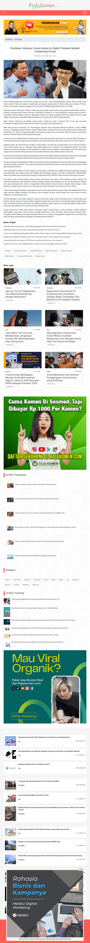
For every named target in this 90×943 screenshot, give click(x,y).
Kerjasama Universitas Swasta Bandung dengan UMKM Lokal (39, 842)
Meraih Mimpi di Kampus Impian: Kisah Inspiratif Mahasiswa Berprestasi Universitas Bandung (50, 856)
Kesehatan (75, 580)
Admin (54, 56)
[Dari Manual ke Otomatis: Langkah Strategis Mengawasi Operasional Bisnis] (9, 644)
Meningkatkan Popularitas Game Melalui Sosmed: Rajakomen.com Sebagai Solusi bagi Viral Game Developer (64, 337)
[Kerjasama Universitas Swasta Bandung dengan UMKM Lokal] (12, 845)
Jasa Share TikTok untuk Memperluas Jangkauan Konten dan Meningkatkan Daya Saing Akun (20, 337)
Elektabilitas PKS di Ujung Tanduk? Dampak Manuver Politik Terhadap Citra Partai (31, 230)
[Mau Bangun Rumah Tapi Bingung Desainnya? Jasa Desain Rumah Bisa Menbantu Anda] (12, 528)
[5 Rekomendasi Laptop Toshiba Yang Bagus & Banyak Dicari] (12, 485)
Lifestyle (16, 585)
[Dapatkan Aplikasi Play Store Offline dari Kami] (12, 768)
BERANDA (8, 39)
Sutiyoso (8, 251)
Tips (6, 330)
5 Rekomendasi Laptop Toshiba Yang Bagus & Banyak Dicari (35, 484)
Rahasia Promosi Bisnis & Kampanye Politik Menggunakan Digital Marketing (45, 939)
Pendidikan (8, 288)
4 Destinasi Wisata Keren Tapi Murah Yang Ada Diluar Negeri (35, 556)
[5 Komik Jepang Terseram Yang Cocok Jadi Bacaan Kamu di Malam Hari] (12, 514)
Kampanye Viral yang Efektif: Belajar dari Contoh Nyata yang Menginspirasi (44, 737)
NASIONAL (18, 39)
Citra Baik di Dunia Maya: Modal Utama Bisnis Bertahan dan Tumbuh (35, 635)
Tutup (80, 869)
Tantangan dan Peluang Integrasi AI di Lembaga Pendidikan (38, 781)
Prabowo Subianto (51, 251)
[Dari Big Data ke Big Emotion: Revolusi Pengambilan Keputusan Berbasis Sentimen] (9, 629)
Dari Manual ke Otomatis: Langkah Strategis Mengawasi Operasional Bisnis (37, 642)
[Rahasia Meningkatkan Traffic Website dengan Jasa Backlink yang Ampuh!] (12, 832)
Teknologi (35, 585)
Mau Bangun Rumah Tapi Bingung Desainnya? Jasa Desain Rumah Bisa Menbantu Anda (45, 527)
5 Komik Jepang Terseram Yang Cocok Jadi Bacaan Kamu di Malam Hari (40, 513)
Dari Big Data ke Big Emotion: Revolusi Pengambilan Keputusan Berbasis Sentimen (40, 628)
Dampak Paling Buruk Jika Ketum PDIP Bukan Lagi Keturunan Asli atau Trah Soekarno (33, 240)
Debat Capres (9, 256)
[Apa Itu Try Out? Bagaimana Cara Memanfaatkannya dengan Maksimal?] (23, 280)
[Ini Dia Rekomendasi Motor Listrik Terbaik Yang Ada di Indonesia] (12, 500)
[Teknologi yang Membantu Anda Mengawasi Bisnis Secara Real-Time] (9, 601)
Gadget (60, 580)
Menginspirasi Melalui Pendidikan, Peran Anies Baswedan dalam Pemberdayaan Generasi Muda (37, 237)
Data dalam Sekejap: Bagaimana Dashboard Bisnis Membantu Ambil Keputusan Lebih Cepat (43, 620)
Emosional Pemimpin (25, 256)
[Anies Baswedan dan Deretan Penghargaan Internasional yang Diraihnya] (64, 360)
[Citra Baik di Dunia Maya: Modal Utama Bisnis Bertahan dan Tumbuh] (9, 636)
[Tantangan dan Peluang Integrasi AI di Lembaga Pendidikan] (12, 785)
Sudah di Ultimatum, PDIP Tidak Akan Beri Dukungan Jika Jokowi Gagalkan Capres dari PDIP (35, 244)
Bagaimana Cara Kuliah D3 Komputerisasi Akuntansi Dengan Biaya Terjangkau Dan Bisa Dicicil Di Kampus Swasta (63, 295)
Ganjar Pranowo (66, 251)
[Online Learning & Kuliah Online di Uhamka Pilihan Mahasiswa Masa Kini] (12, 542)
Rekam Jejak (40, 256)
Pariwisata (27, 580)
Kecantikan (37, 580)
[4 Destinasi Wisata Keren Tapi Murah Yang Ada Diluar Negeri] (12, 557)
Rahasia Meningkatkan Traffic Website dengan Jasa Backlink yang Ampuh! (43, 829)
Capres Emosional (20, 251)
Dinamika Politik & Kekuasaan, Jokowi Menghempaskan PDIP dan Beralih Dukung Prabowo (35, 226)
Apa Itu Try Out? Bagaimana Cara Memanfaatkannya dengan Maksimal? (20, 294)
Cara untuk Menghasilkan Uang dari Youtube (33, 795)
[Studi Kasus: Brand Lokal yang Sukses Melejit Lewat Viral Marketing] (9, 612)
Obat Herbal (17, 580)
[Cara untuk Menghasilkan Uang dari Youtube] (12, 798)
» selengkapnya (9, 300)
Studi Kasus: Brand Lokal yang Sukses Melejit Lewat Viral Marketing (35, 608)
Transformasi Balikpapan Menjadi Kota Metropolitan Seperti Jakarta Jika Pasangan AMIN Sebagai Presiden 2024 (43, 233)
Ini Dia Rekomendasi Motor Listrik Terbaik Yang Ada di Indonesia (37, 499)
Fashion (7, 580)
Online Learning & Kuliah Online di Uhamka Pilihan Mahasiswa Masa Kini (39, 541)
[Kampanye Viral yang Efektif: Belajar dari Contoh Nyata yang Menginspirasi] (12, 741)
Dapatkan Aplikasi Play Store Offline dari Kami (34, 764)
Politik (48, 371)
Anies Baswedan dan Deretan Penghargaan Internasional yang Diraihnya (63, 377)
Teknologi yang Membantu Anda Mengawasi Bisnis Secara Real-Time (36, 599)
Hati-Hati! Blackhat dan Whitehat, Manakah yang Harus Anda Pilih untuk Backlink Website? (49, 751)
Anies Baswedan (36, 251)
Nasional (7, 371)
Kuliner (46, 580)
